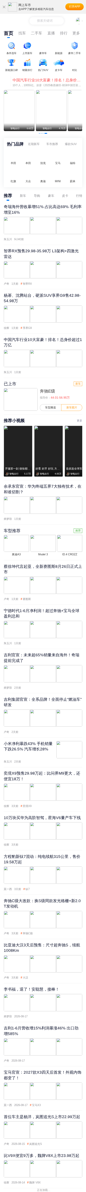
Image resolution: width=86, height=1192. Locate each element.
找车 (22, 33)
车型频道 (50, 407)
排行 (63, 33)
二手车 (36, 33)
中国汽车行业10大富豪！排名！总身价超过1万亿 (47, 80)
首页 (8, 33)
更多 (76, 33)
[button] (39, 133)
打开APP (74, 6)
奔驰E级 (47, 391)
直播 (51, 33)
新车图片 (71, 407)
